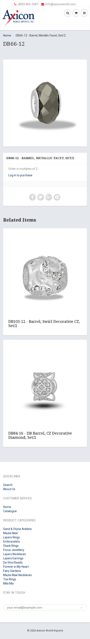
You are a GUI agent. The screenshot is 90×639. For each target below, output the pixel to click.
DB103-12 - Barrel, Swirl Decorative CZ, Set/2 (44, 323)
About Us (9, 489)
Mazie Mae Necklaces (17, 575)
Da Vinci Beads (13, 562)
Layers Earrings (13, 558)
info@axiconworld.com (60, 4)
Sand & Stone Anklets (17, 529)
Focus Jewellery (13, 550)
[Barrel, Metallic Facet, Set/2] (45, 102)
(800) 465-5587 (28, 4)
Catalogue (10, 511)
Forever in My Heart (16, 566)
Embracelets (11, 541)
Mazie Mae (10, 533)
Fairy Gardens (12, 571)
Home (7, 35)
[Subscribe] (81, 607)
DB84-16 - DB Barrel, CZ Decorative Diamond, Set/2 (40, 435)
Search (8, 485)
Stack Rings (11, 545)
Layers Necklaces (14, 554)
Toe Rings (9, 579)
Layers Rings (11, 537)
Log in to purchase (20, 175)
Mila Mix (8, 583)
